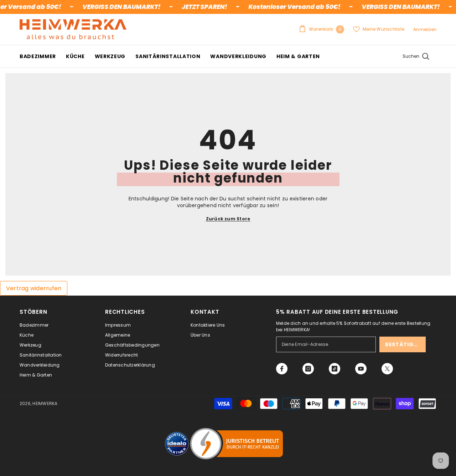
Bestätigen (403, 344)
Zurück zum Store (228, 219)
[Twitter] (387, 368)
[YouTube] (361, 368)
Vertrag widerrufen (33, 288)
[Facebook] (281, 368)
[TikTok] (334, 368)
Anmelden (424, 29)
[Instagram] (308, 368)
